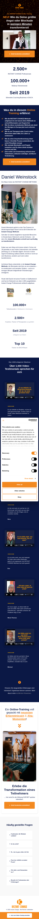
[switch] (34, 459)
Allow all (19, 484)
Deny (19, 497)
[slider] (27, 397)
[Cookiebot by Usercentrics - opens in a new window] (28, 420)
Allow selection (19, 491)
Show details (29, 478)
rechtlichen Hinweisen (23, 693)
